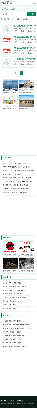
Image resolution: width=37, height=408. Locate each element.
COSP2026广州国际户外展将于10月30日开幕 (16, 167)
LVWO (18, 403)
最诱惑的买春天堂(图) (9, 304)
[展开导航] (34, 2)
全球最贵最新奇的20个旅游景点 (12, 294)
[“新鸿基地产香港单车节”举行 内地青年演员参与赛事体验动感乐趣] (6, 29)
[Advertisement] (18, 131)
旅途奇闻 (8, 277)
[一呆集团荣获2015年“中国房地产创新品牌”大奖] (6, 62)
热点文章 (8, 315)
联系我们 (12, 401)
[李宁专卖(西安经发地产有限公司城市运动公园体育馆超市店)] (6, 51)
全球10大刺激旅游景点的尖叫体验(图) (14, 297)
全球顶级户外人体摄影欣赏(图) (12, 283)
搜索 (31, 14)
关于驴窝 (4, 401)
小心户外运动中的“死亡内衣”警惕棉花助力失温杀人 (18, 181)
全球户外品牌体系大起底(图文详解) (13, 335)
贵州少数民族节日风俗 (10, 308)
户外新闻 (21, 31)
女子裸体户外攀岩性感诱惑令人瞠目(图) (15, 286)
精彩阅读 (8, 158)
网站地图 (20, 401)
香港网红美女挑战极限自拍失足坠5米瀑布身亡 (17, 188)
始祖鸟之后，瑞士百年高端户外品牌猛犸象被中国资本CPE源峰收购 (18, 170)
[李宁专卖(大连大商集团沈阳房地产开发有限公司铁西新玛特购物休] (6, 40)
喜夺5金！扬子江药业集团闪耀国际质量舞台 (16, 324)
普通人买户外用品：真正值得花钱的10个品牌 (16, 163)
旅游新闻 (21, 64)
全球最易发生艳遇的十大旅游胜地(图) (14, 290)
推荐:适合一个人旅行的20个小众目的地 (15, 192)
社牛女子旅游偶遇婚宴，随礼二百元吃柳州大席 (17, 178)
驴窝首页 (6, 9)
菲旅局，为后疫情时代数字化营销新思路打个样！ (18, 328)
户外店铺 (21, 42)
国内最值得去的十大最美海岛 (12, 174)
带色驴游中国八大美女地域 (11, 301)
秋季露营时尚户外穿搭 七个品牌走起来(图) (15, 185)
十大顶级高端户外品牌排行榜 (12, 321)
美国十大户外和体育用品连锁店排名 (14, 339)
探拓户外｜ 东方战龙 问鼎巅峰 (12, 332)
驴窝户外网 (7, 3)
